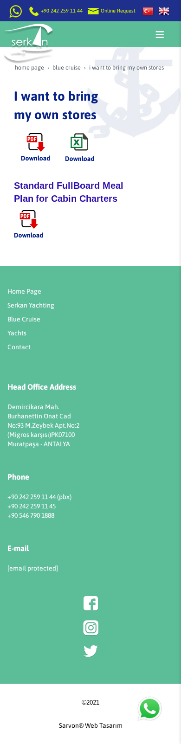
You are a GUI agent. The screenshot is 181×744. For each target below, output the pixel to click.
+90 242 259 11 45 (31, 506)
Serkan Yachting (30, 305)
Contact (19, 347)
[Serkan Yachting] (164, 10)
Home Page (24, 291)
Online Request (117, 10)
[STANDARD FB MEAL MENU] (28, 223)
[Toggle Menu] (159, 34)
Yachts (16, 333)
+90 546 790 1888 (30, 515)
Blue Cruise (23, 319)
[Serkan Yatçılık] (148, 10)
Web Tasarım (104, 725)
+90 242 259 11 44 (62, 10)
